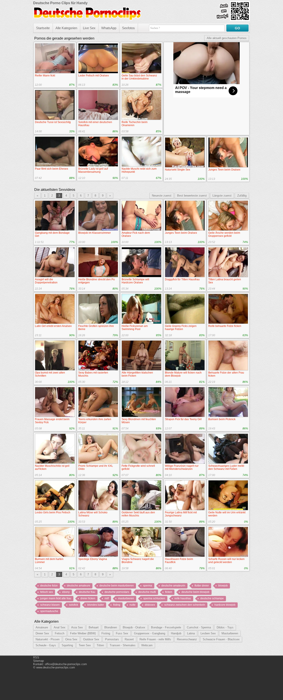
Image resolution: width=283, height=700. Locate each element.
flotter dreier (202, 585)
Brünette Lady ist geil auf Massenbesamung (93, 170)
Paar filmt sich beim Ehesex (51, 168)
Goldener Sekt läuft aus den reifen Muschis (138, 514)
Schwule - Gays (46, 645)
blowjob (223, 585)
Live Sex (89, 28)
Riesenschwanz (187, 639)
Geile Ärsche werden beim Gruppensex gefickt (224, 234)
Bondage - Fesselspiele (166, 627)
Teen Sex (85, 645)
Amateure (42, 627)
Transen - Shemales (123, 645)
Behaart (94, 627)
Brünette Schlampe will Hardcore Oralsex (135, 281)
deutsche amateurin (173, 585)
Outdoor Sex (91, 639)
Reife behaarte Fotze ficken (224, 326)
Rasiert (129, 639)
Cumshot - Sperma (199, 627)
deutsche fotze (49, 585)
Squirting (67, 645)
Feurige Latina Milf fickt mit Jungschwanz (181, 514)
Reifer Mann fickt (45, 75)
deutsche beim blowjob (195, 592)
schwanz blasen (50, 604)
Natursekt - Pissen (47, 639)
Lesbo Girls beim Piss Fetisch (52, 512)
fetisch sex (46, 592)
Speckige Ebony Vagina (92, 559)
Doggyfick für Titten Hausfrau (182, 279)
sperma (147, 585)
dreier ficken (87, 598)
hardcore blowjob (224, 604)
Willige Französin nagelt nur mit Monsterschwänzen (182, 467)
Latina (191, 633)
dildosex (150, 604)
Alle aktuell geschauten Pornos (227, 38)
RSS (36, 657)
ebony (66, 592)
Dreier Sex (42, 633)
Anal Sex (59, 627)
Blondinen (110, 627)
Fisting (105, 633)
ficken (168, 592)
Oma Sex (71, 639)
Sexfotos (128, 28)
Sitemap (38, 660)
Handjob (176, 633)
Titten (100, 645)
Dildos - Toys (225, 627)
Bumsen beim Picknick (221, 419)
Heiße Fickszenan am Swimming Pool (135, 327)
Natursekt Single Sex (177, 169)
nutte (133, 604)
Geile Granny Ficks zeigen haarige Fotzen (181, 327)
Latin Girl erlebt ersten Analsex (53, 326)
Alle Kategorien (66, 28)
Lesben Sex (208, 633)
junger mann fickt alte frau (55, 598)
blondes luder (95, 604)
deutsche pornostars (117, 592)
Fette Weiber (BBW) (83, 633)
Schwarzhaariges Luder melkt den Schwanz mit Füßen (226, 467)
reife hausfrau (182, 598)
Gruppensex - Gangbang (149, 633)
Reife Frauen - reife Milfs (155, 639)
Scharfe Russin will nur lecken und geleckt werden (226, 561)
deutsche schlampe (212, 598)
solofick (73, 604)
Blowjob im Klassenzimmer (94, 232)
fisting (116, 604)
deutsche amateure (78, 585)
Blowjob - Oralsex (134, 627)
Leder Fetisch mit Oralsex (93, 75)
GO (237, 28)
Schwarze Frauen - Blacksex (221, 639)
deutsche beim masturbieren (116, 585)
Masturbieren (230, 633)
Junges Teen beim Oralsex (224, 169)
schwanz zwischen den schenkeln (184, 604)
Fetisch (59, 633)
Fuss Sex (122, 633)
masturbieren (126, 598)
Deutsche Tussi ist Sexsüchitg (53, 122)
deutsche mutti (147, 592)
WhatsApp (108, 28)
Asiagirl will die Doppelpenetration (46, 281)
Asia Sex (77, 627)
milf (107, 598)
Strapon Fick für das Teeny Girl (183, 419)
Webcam (147, 645)
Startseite (43, 28)
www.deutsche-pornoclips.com (55, 667)
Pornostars (112, 639)
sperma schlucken (154, 598)
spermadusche (49, 611)
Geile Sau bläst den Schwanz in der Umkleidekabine (139, 77)
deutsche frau (87, 592)
